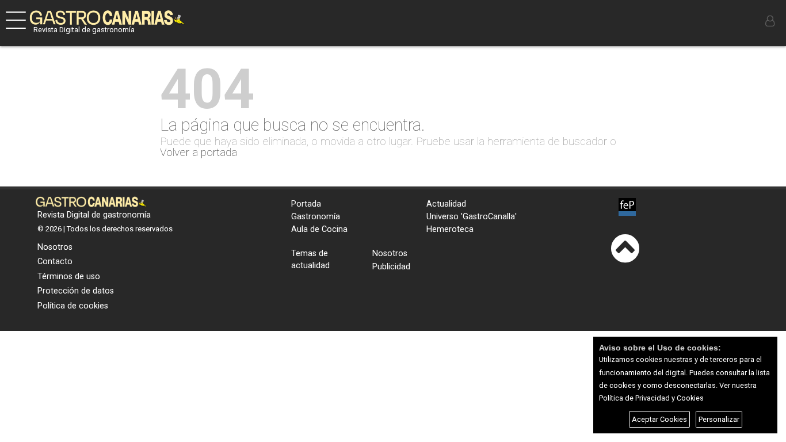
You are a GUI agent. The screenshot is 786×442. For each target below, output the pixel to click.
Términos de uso (68, 276)
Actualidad (446, 204)
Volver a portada (198, 152)
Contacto (55, 261)
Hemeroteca (450, 229)
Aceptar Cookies (659, 419)
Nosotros (55, 247)
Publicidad (391, 267)
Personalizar (719, 419)
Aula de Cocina (319, 229)
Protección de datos (75, 291)
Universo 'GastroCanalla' (471, 217)
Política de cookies (72, 306)
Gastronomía (315, 217)
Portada (306, 204)
